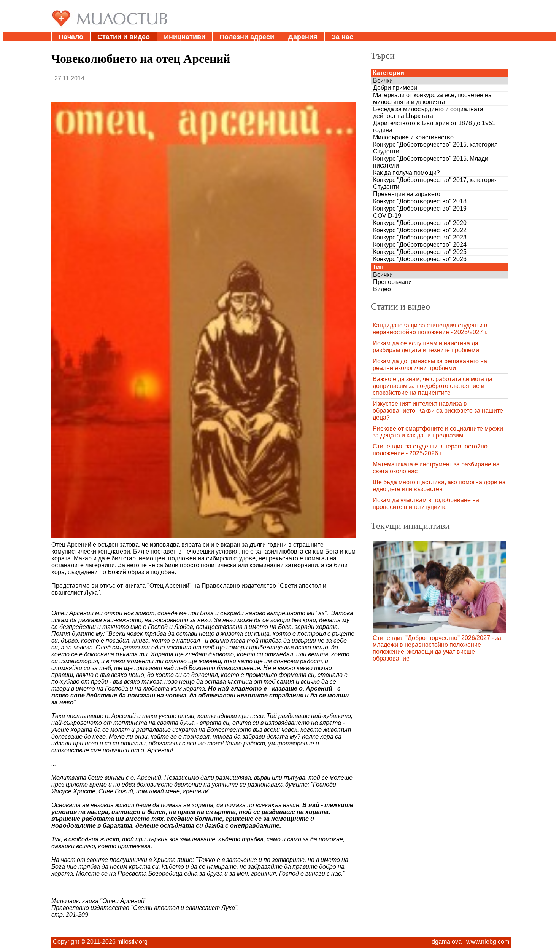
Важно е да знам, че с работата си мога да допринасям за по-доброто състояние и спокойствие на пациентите (432, 386)
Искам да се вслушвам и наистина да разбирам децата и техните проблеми (426, 346)
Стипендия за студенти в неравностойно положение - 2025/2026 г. (430, 449)
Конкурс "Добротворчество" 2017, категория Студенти (435, 183)
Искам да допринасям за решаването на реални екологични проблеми (430, 364)
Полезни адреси (246, 37)
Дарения (303, 37)
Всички (383, 80)
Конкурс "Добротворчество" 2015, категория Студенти (435, 148)
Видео (382, 289)
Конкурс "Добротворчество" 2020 (420, 223)
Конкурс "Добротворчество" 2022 (420, 230)
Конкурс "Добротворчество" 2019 (420, 208)
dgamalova (447, 941)
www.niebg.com (487, 941)
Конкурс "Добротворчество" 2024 (420, 244)
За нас (342, 37)
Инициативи (184, 37)
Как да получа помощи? (406, 172)
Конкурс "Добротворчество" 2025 (420, 252)
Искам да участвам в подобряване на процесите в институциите (426, 503)
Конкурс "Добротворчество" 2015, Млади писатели (430, 162)
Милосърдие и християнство (413, 137)
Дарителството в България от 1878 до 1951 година (434, 126)
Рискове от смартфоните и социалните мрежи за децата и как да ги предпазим (438, 432)
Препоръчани (392, 282)
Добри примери (395, 88)
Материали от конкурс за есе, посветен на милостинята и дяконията (432, 98)
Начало (71, 37)
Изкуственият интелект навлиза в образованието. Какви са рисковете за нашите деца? (438, 411)
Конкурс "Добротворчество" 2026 (420, 259)
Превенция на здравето (406, 194)
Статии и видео (123, 37)
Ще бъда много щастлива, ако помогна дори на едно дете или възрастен (439, 485)
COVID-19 (387, 215)
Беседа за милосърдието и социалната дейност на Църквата (428, 112)
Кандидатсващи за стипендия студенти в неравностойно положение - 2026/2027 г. (430, 328)
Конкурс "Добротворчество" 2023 (420, 237)
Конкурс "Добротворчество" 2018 (420, 201)
